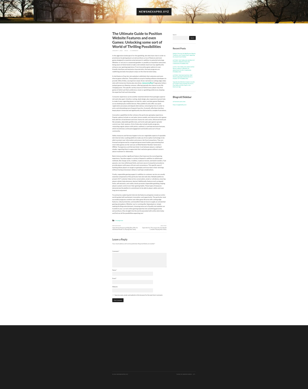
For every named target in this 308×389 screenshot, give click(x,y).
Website (115, 287)
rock (126, 50)
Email (114, 278)
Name (114, 270)
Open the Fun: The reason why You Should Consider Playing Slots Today (154, 227)
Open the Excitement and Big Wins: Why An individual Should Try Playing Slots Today (125, 227)
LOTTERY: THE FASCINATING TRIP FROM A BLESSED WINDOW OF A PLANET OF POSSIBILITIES (182, 76)
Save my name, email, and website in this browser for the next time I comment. (139, 295)
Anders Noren (187, 374)
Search (174, 34)
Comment (115, 251)
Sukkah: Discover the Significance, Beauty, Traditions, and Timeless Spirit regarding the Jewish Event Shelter (184, 55)
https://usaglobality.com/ (180, 104)
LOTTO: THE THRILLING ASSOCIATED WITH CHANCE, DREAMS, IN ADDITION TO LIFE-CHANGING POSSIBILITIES (183, 69)
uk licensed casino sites (179, 101)
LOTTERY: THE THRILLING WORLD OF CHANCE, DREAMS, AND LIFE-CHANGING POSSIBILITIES (184, 61)
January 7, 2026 (117, 50)
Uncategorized (119, 220)
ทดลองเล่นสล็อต (147, 83)
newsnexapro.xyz (154, 11)
